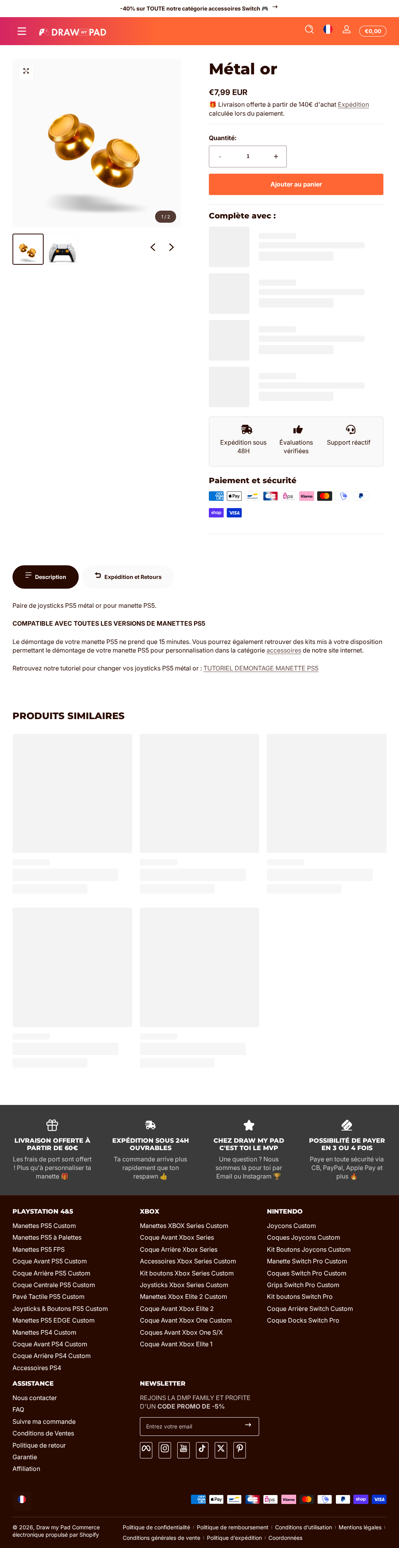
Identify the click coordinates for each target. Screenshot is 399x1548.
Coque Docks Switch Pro (303, 1320)
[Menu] (21, 31)
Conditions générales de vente (161, 1537)
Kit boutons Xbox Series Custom (187, 1273)
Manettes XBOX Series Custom (184, 1226)
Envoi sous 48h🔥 (194, 8)
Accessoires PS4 (36, 1368)
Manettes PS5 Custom (44, 1226)
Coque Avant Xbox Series (177, 1237)
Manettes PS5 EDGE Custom (53, 1320)
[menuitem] (72, 1225)
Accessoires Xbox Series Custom (188, 1261)
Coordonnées (285, 1537)
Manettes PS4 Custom (44, 1332)
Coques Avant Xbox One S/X (181, 1332)
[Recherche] (309, 31)
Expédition (353, 104)
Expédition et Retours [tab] (133, 576)
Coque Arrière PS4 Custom (51, 1356)
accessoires (284, 650)
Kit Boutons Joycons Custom (309, 1249)
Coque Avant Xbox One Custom (186, 1320)
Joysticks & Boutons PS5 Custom (60, 1308)
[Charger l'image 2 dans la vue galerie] (62, 249)
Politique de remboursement (232, 1527)
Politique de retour (39, 1445)
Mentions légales (360, 1527)
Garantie (24, 1457)
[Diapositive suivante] (171, 249)
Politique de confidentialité (156, 1527)
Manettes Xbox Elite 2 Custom (183, 1296)
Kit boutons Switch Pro (300, 1296)
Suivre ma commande (44, 1421)
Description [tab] (50, 576)
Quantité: (223, 138)
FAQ (18, 1409)
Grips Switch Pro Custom (303, 1285)
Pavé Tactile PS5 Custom (48, 1296)
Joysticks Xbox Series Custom (184, 1285)
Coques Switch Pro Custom (306, 1273)
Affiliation (26, 1468)
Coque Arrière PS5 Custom (51, 1273)
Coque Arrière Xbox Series (178, 1249)
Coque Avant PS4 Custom (49, 1344)
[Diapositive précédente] (152, 249)
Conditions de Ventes (43, 1433)
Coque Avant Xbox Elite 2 (177, 1308)
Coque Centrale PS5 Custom (53, 1285)
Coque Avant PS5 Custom (49, 1261)
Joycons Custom (291, 1226)
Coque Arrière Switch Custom (310, 1308)
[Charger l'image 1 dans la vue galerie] (28, 249)
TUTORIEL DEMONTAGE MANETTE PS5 (260, 668)
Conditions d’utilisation (303, 1527)
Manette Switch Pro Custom (307, 1261)
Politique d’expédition (234, 1537)
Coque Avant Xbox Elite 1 (176, 1344)
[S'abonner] (248, 1426)
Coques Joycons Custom (303, 1237)
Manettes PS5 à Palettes (46, 1237)
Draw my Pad (53, 1527)
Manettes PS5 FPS (38, 1249)
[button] (309, 31)
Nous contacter (34, 1398)
